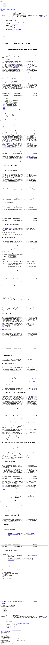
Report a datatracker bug (5, 631)
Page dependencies (21, 640)
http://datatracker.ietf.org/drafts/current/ (20, 67)
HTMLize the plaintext (7, 638)
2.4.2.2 (2, 329)
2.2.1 (2, 202)
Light (4, 3)
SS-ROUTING (21, 493)
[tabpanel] (24, 622)
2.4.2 (2, 303)
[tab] (4, 609)
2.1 (4, 102)
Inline (3, 641)
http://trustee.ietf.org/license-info (12, 82)
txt (13, 29)
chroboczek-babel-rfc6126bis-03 (15, 534)
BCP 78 (10, 62)
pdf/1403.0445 (11, 560)
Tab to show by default (5, 635)
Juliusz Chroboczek (26, 22)
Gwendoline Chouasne (17, 22)
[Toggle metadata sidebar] (1, 8)
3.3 (4, 109)
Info (3, 636)
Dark (4, 4)
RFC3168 (31, 157)
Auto (4, 6)
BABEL (8, 146)
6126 (6, 35)
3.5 (1, 461)
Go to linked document (18, 643)
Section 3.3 (23, 162)
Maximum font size (4, 640)
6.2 (4, 115)
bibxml (19, 29)
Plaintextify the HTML (17, 638)
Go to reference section (7, 643)
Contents (7, 636)
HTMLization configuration (6, 637)
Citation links (3, 642)
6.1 (4, 114)
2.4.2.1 (2, 313)
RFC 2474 (21, 374)
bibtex (17, 29)
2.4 (4, 105)
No (6, 633)
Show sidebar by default (5, 632)
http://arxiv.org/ (28, 559)
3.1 (4, 107)
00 (15, 20)
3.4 (1, 442)
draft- (32, 533)
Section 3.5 (10, 141)
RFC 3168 (6, 375)
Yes (3, 633)
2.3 (4, 104)
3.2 (4, 108)
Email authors (15, 24)
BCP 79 (16, 62)
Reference (8, 641)
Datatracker (3, 603)
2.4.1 (2, 291)
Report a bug (15, 30)
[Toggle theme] (1, 1)
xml (15, 29)
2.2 (4, 103)
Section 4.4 (25, 187)
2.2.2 (2, 224)
